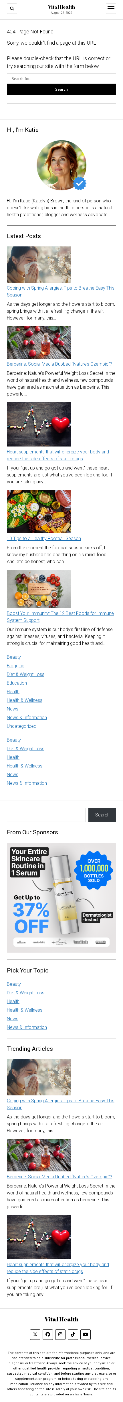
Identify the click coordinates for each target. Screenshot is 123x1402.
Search (102, 815)
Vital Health (61, 7)
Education (17, 683)
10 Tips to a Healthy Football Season (44, 538)
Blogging (15, 665)
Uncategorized (21, 726)
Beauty (14, 657)
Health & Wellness (24, 700)
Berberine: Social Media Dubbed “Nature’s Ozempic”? (59, 364)
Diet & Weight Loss (25, 674)
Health (13, 691)
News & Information (27, 717)
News (12, 709)
